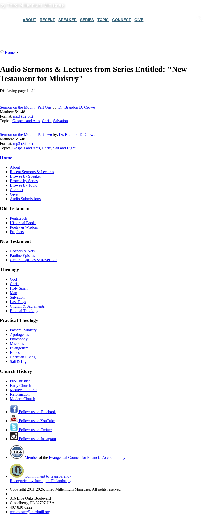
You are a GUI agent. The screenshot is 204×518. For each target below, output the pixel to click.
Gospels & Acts (22, 251)
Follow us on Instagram (37, 439)
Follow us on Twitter (35, 430)
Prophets (17, 232)
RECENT (47, 19)
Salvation (60, 121)
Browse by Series (24, 181)
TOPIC (103, 19)
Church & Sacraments (27, 306)
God (13, 279)
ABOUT (29, 19)
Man (13, 293)
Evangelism (19, 348)
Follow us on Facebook (37, 412)
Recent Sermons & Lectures (32, 172)
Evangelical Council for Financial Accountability (87, 457)
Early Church (20, 385)
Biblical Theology (24, 311)
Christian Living (23, 357)
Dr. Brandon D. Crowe (76, 107)
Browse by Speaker (25, 176)
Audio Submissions (25, 199)
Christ (46, 121)
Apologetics (19, 334)
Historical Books (23, 223)
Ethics (15, 352)
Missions (17, 343)
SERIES (87, 19)
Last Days (18, 302)
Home (10, 52)
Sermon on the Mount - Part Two (26, 134)
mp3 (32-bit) (23, 116)
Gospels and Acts (26, 121)
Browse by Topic (23, 185)
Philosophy (19, 339)
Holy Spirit (18, 288)
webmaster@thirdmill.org (30, 512)
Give (14, 194)
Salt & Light (19, 361)
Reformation (20, 394)
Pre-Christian (20, 381)
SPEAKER (67, 19)
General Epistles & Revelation (33, 260)
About (15, 167)
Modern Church (22, 399)
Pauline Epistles (22, 255)
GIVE (138, 19)
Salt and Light (64, 148)
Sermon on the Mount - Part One (25, 107)
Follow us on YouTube (36, 421)
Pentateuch (18, 218)
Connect (16, 190)
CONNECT (121, 19)
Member (31, 457)
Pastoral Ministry (23, 330)
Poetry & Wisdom (24, 227)
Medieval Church (23, 390)
